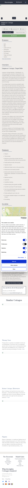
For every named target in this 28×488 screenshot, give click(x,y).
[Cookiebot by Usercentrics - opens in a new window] (21, 218)
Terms (8, 464)
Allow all (14, 261)
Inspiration (20, 461)
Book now (14, 36)
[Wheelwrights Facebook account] (6, 481)
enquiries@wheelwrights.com (15, 292)
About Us (8, 458)
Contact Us (8, 460)
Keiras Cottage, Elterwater (11, 388)
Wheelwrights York (20, 465)
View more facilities (6, 58)
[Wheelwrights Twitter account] (3, 481)
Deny (14, 269)
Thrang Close (6, 340)
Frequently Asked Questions (20, 458)
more (23, 349)
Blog (20, 462)
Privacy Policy (8, 462)
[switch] (25, 244)
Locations (20, 460)
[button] (4, 209)
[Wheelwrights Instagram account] (9, 481)
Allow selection (14, 265)
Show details (21, 257)
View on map (8, 32)
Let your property (8, 461)
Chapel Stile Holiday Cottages (14, 283)
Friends (20, 464)
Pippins (4, 437)
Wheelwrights (9, 2)
